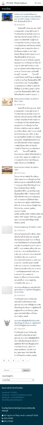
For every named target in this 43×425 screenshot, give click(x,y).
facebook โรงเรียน (9, 392)
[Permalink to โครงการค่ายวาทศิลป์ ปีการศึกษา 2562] (7, 170)
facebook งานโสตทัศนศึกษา (13, 397)
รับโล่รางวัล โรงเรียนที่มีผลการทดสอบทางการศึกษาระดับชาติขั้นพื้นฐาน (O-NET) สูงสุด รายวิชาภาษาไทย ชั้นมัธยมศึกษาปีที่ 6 (27, 18)
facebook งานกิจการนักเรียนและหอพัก (17, 395)
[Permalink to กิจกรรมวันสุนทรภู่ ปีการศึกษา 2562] (7, 230)
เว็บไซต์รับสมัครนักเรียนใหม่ (12, 399)
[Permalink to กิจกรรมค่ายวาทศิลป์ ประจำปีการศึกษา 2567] (7, 102)
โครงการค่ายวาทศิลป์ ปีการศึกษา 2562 (26, 168)
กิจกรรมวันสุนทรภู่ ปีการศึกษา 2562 (27, 227)
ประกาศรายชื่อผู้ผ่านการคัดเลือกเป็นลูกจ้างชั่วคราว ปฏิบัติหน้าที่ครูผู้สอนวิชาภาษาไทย (27, 289)
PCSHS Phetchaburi (16, 3)
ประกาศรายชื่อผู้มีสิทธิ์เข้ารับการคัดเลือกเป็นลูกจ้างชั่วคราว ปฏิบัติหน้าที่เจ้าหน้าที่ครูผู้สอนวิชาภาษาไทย (27, 322)
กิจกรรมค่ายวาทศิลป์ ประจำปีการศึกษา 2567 (26, 100)
